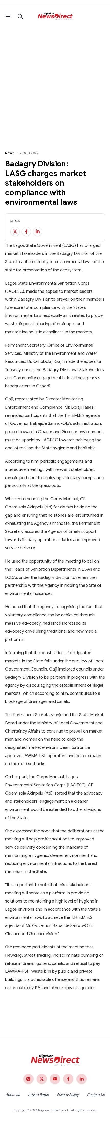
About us (13, 1094)
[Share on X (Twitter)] (15, 231)
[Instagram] (28, 1079)
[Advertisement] (55, 85)
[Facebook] (68, 1079)
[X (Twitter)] (42, 1079)
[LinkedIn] (81, 1079)
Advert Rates (38, 1094)
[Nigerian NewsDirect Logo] (55, 16)
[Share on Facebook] (26, 231)
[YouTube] (55, 1079)
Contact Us (96, 1094)
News (10, 153)
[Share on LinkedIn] (37, 231)
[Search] (20, 17)
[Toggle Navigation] (8, 17)
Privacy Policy (68, 1094)
